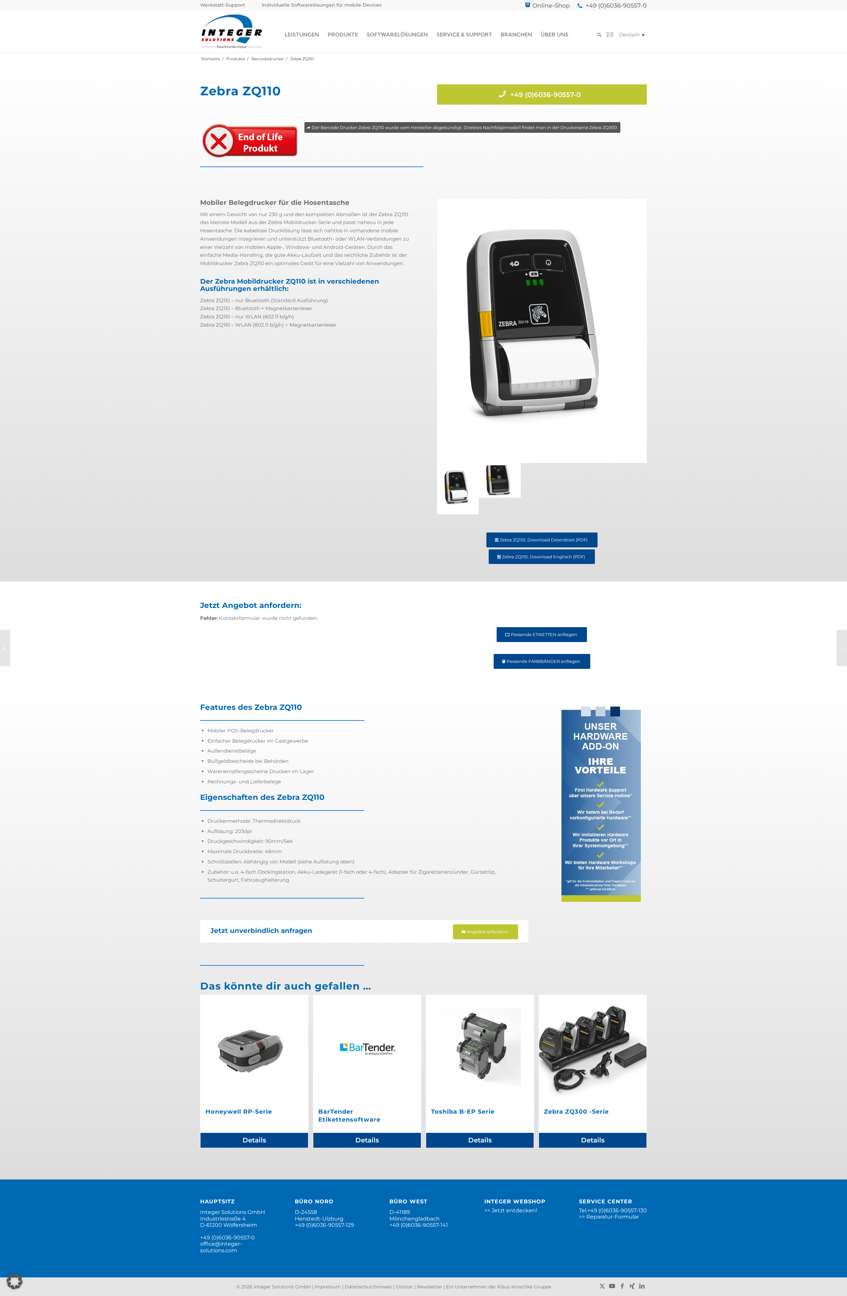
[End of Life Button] (249, 141)
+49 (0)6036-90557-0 (616, 5)
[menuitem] (224, 5)
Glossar (404, 1287)
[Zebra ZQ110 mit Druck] (542, 331)
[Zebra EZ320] (5, 648)
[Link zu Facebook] (622, 1286)
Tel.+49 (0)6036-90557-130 (613, 1210)
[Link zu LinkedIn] (642, 1286)
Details (254, 1140)
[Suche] (597, 35)
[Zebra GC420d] (842, 648)
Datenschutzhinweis (368, 1287)
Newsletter (429, 1287)
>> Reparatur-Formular (609, 1217)
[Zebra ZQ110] (500, 488)
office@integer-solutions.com (221, 1247)
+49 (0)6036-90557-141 (418, 1225)
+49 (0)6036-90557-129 (324, 1225)
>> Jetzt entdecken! (510, 1210)
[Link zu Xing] (632, 1286)
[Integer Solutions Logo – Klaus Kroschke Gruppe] (231, 31)
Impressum (327, 1287)
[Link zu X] (602, 1286)
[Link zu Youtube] (612, 1286)
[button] (14, 1281)
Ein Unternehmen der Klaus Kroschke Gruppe (498, 1287)
